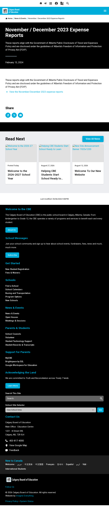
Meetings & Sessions (15, 321)
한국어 (60, 464)
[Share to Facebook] (8, 115)
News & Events (12, 313)
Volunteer (9, 337)
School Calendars (13, 289)
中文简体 (29, 464)
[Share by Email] (20, 115)
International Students (15, 469)
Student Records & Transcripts (19, 345)
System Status (26, 501)
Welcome (9, 464)
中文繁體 (39, 464)
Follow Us (9, 487)
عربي (19, 464)
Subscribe (12, 255)
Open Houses (11, 317)
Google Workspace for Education (21, 365)
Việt (84, 464)
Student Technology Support (18, 341)
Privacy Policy (11, 501)
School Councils (13, 334)
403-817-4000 (16, 440)
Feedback (14, 450)
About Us (12, 230)
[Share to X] (14, 115)
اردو (78, 464)
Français (50, 464)
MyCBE (8, 358)
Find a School (11, 286)
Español (70, 464)
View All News (93, 138)
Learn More (13, 386)
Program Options (13, 297)
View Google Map (18, 445)
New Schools (11, 300)
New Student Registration (17, 269)
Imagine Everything (24, 496)
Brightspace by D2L (14, 361)
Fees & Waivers (12, 273)
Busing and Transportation (17, 293)
